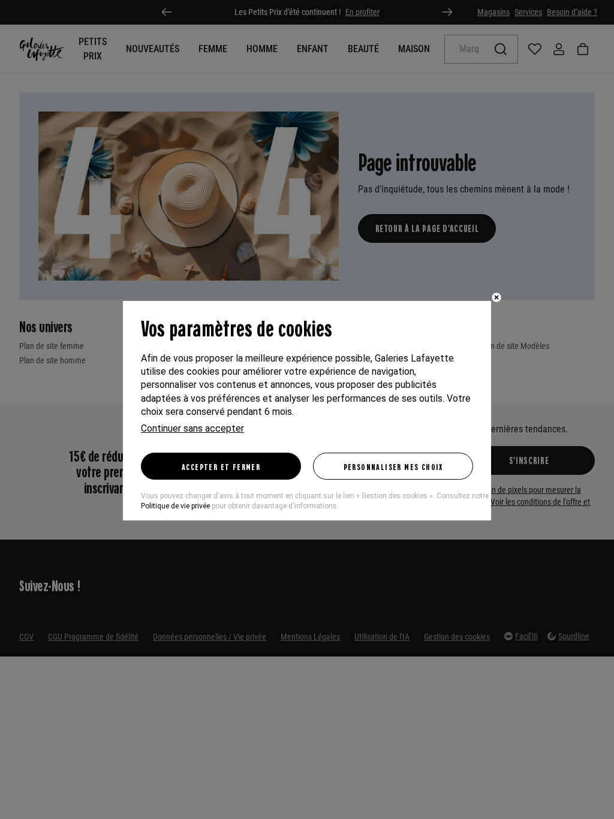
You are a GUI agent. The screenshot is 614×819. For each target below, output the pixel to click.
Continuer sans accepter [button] (192, 428)
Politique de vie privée (175, 506)
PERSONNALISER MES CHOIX (393, 466)
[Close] (496, 297)
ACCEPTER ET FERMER (221, 466)
